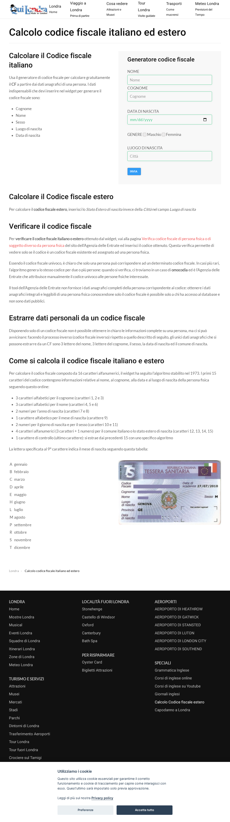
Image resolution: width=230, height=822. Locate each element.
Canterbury (91, 633)
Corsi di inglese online (173, 678)
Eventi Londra (20, 633)
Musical (15, 625)
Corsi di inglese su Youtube (178, 686)
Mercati (15, 702)
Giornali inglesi (167, 694)
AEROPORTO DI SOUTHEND (178, 649)
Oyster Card (92, 662)
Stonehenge (92, 609)
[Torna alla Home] (29, 9)
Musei (14, 694)
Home (14, 609)
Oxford (88, 625)
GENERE (134, 134)
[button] (83, 9)
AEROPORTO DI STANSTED (178, 625)
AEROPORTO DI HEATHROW (179, 609)
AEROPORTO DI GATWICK (177, 617)
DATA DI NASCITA (143, 111)
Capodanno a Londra (172, 710)
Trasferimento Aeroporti (29, 734)
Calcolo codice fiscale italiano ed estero (97, 32)
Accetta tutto (144, 810)
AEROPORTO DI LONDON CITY (180, 641)
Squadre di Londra (24, 641)
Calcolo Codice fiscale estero (179, 702)
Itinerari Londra (22, 649)
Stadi (13, 710)
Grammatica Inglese (172, 670)
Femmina (173, 134)
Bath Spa (89, 641)
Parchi (14, 718)
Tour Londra (19, 742)
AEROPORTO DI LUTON (174, 633)
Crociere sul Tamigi (25, 758)
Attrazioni (17, 686)
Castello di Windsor (98, 617)
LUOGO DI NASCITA (145, 148)
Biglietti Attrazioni (97, 670)
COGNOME (137, 88)
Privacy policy (102, 798)
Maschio (154, 134)
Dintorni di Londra (24, 726)
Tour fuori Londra (23, 750)
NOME (133, 71)
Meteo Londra (21, 665)
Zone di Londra (21, 657)
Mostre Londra (21, 617)
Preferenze (85, 810)
